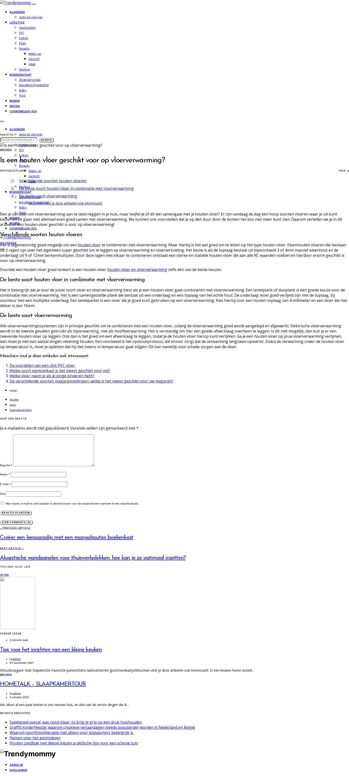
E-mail (5, 484)
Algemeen (17, 12)
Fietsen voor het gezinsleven (35, 737)
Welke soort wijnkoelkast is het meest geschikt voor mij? (59, 370)
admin (17, 659)
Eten (22, 44)
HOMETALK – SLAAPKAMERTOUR (43, 684)
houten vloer (89, 245)
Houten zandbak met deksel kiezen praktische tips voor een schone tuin (73, 743)
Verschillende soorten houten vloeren (52, 180)
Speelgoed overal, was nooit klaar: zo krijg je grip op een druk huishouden (75, 722)
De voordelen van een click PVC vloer (42, 365)
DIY (21, 33)
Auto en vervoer (30, 17)
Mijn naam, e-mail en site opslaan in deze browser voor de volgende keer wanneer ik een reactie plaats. (72, 504)
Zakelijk (16, 765)
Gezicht (34, 59)
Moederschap (20, 75)
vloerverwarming (20, 410)
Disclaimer (18, 770)
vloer (12, 405)
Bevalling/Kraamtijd (33, 85)
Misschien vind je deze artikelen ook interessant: (65, 203)
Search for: (7, 135)
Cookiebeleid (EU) (23, 111)
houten (14, 400)
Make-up (34, 54)
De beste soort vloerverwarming (48, 196)
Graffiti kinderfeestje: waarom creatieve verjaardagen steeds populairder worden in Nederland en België (102, 727)
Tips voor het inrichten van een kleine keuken (51, 650)
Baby (23, 91)
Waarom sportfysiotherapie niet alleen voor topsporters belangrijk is (71, 732)
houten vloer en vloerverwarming (137, 269)
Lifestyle (16, 23)
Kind (22, 96)
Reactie (6, 465)
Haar (32, 64)
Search (46, 140)
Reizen (14, 106)
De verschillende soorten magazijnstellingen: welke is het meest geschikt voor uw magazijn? (91, 381)
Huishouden (27, 28)
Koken (23, 38)
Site (2, 494)
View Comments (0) (16, 522)
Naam (5, 475)
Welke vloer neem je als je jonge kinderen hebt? (51, 376)
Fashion (24, 70)
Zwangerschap (30, 80)
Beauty (24, 49)
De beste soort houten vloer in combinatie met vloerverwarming (76, 188)
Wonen (14, 101)
